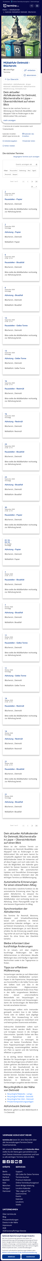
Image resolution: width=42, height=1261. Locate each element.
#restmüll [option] (8, 174)
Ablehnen (11, 1257)
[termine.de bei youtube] (17, 1162)
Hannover (7, 1191)
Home (5, 10)
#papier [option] (15, 174)
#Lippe (28, 84)
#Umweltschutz (20, 89)
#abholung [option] (22, 170)
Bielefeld (6, 1180)
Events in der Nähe (10, 1222)
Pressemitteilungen (10, 1219)
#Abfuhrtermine (29, 86)
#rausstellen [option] (13, 170)
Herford (6, 1177)
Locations (20, 1202)
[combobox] (34, 186)
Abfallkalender (14, 10)
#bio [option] (29, 170)
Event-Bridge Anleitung (25, 1185)
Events (18, 1196)
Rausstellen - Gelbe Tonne (16, 325)
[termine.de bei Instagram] (5, 1162)
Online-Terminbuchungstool (21, 1)
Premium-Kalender (23, 1180)
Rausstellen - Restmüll (14, 388)
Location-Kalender (23, 1188)
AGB (4, 1228)
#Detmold (7, 86)
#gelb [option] (34, 170)
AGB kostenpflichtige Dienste (14, 1231)
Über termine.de (9, 1214)
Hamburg (6, 1174)
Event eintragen (35, 1)
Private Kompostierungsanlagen (20, 1101)
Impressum (7, 1225)
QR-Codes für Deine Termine (27, 1174)
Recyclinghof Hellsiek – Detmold (20, 1096)
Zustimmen (30, 1257)
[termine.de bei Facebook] (9, 1162)
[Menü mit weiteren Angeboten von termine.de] (37, 6)
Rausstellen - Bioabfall (14, 262)
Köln (4, 1183)
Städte (18, 1204)
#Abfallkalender (19, 84)
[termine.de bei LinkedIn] (21, 1162)
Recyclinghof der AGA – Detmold (20, 1099)
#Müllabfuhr (8, 84)
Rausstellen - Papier (13, 199)
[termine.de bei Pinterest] (13, 1162)
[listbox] (21, 172)
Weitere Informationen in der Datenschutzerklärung (19, 1252)
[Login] (31, 6)
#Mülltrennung (8, 89)
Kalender (19, 1199)
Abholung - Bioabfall (14, 295)
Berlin (5, 1171)
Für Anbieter (6, 1)
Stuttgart (6, 1188)
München (6, 1185)
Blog (4, 1217)
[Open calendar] (36, 164)
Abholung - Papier (13, 232)
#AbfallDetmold (17, 86)
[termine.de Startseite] (11, 5)
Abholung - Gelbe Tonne (15, 358)
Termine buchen (22, 1177)
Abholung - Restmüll (14, 421)
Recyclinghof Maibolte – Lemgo (19, 1094)
